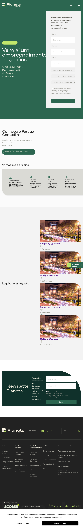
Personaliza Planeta (19, 454)
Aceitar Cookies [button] (60, 523)
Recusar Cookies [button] (23, 523)
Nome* (54, 34)
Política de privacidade (66, 451)
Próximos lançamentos (7, 467)
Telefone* (55, 58)
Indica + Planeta (21, 465)
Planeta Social (48, 464)
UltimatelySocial (48, 432)
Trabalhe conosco (33, 475)
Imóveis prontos (5, 452)
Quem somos (48, 451)
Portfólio (46, 455)
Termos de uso (64, 462)
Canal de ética (63, 466)
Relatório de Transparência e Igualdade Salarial (68, 472)
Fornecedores (35, 465)
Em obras (6, 457)
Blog (44, 468)
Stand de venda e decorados (21, 471)
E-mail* (54, 46)
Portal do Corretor (33, 460)
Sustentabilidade (49, 460)
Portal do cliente (33, 454)
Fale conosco (35, 470)
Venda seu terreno (19, 460)
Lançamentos (7, 462)
